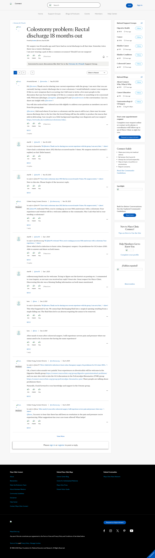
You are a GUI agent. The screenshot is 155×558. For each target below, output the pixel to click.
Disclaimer (13, 498)
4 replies (29, 166)
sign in (52, 445)
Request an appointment (129, 137)
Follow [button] (139, 28)
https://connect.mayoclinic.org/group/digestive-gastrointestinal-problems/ (76, 373)
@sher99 (37, 142)
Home (40, 14)
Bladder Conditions (124, 54)
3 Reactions (47, 253)
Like (28, 58)
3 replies (29, 263)
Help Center (112, 14)
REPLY (29, 130)
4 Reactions (47, 124)
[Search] (49, 5)
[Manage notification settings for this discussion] (103, 56)
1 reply (29, 228)
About (12, 476)
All (141, 23)
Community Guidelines (17, 493)
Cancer (119, 37)
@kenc (35, 301)
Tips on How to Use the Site (130, 233)
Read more (130, 215)
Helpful (34, 58)
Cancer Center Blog (63, 476)
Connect (18, 3)
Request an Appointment (114, 522)
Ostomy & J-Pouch (19, 23)
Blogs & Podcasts (73, 14)
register (61, 445)
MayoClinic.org (14, 531)
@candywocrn (78, 98)
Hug (39, 58)
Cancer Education (124, 92)
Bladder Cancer (123, 46)
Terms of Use (14, 543)
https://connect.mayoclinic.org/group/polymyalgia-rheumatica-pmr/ (55, 379)
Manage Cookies (35, 543)
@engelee (52, 98)
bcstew (37, 40)
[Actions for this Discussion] (107, 56)
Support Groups (54, 14)
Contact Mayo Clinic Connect (19, 506)
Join (129, 5)
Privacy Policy (25, 543)
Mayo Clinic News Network (112, 476)
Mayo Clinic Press (62, 485)
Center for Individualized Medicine (67, 481)
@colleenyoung (55, 201)
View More (60, 436)
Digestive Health (123, 28)
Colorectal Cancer (124, 63)
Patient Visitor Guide (63, 489)
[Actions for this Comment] (107, 124)
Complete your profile (130, 255)
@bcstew (32, 86)
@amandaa (43, 81)
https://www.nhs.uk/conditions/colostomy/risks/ (46, 120)
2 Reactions (47, 56)
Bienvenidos (130, 284)
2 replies (29, 133)
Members (98, 14)
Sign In (139, 5)
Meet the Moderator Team (18, 485)
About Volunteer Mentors (18, 489)
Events (87, 14)
